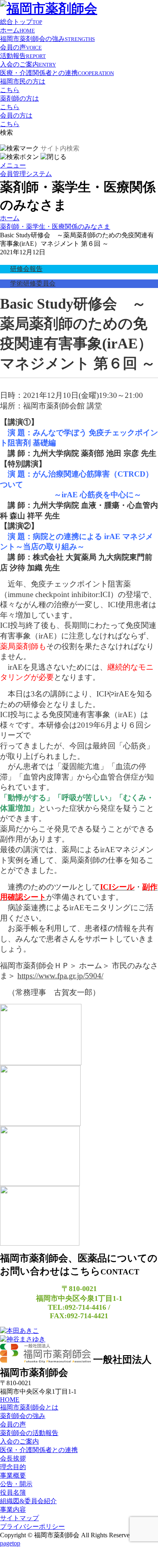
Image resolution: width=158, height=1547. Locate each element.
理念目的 (13, 1466)
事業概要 (13, 1475)
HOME (9, 1399)
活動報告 (23, 55)
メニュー (13, 165)
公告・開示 (16, 1483)
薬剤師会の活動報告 (29, 1432)
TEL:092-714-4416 (77, 1307)
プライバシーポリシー (32, 1526)
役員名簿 (13, 1492)
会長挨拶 (13, 1458)
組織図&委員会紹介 (28, 1501)
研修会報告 (26, 268)
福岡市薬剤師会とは (29, 1407)
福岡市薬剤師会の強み (47, 38)
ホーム (17, 30)
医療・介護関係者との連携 (57, 72)
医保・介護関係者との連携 (39, 1449)
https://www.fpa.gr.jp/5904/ (60, 975)
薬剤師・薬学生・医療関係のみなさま (55, 226)
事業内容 (13, 1509)
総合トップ (21, 21)
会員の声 (21, 47)
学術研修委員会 (33, 283)
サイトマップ (19, 1518)
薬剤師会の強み (22, 1415)
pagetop (10, 1543)
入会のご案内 (28, 64)
